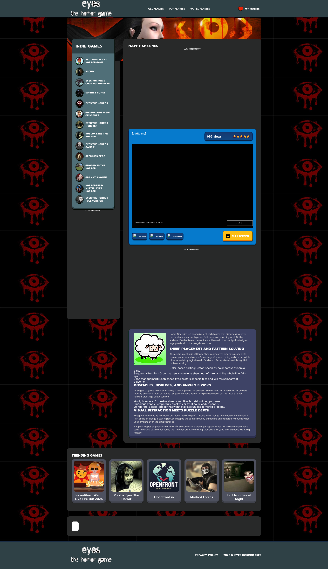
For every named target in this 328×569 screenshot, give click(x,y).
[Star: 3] (241, 136)
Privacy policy (206, 555)
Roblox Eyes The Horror (96, 135)
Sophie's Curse (95, 92)
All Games (156, 9)
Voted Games (200, 9)
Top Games (177, 9)
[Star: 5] (248, 136)
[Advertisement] (93, 263)
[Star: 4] (245, 136)
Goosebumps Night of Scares (98, 114)
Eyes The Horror (96, 103)
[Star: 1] (234, 136)
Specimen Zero (95, 156)
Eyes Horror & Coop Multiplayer (97, 82)
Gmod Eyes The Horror (95, 167)
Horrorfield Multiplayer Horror (94, 188)
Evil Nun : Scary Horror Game (96, 61)
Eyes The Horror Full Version (96, 199)
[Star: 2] (238, 136)
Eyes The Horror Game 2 (96, 146)
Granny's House (96, 177)
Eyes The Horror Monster (96, 124)
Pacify (89, 71)
